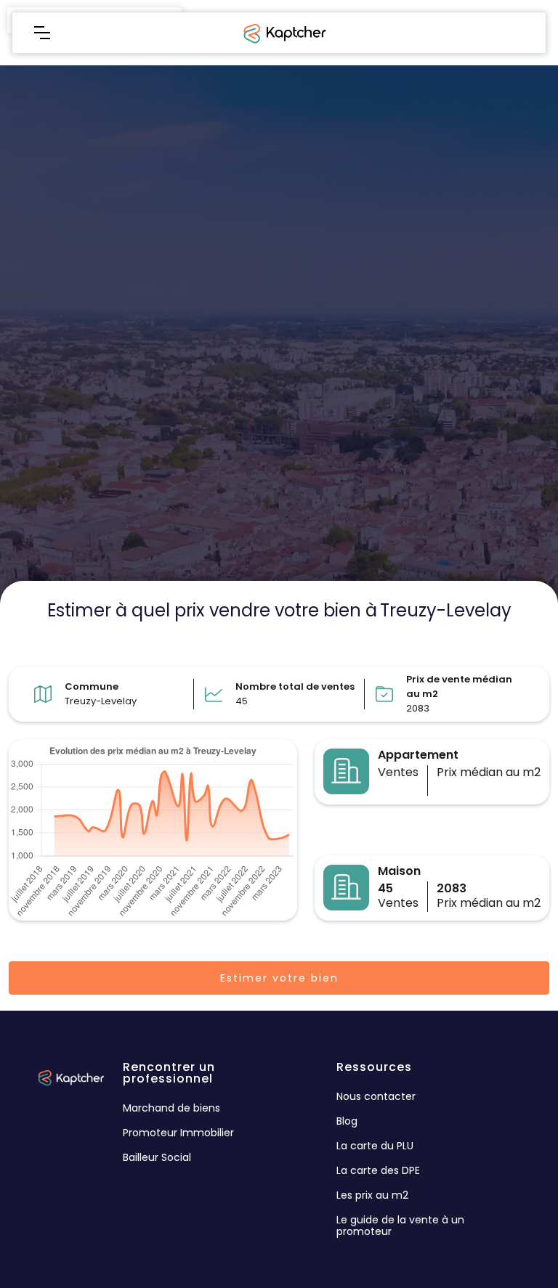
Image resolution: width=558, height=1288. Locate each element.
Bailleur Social (157, 1157)
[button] (42, 32)
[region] (279, 322)
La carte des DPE (378, 1170)
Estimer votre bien (279, 978)
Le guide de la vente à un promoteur (400, 1225)
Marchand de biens (171, 1108)
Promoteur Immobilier (178, 1132)
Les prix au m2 (372, 1195)
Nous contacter (376, 1096)
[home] (283, 32)
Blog (346, 1121)
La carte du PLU (374, 1146)
